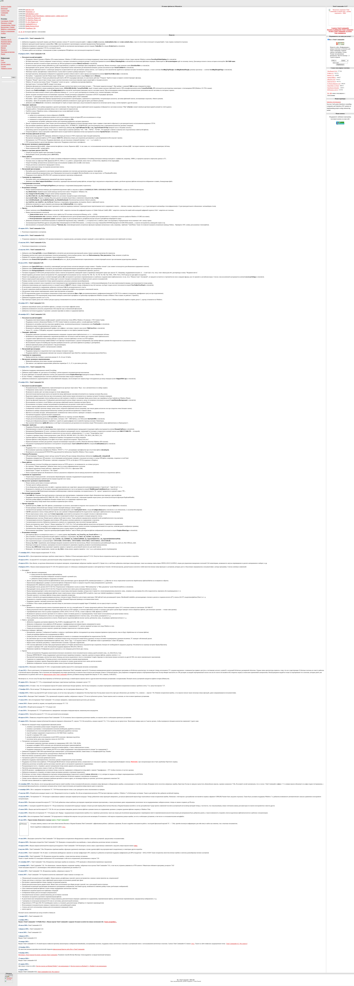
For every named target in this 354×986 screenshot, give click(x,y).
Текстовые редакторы (8, 52)
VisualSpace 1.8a (30, 28)
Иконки (3, 48)
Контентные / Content (7, 27)
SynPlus (3, 33)
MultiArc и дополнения (8, 29)
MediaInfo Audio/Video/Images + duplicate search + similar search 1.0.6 (46, 16)
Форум (3, 15)
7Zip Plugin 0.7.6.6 (332, 71)
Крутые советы (6, 64)
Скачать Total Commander (340, 28)
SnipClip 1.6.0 (29, 9)
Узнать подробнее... (110, 922)
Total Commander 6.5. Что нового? (236, 943)
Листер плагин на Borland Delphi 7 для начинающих (52, 966)
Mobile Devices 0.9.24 (32, 26)
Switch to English (6, 6)
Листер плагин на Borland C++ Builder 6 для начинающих (88, 966)
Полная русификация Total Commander (340, 30)
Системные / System (7, 21)
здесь (63, 827)
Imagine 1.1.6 (330, 75)
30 (23, 32)
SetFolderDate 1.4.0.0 (31, 14)
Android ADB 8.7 (331, 77)
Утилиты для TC (6, 39)
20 (21, 32)
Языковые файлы (6, 41)
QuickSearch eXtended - (333, 87)
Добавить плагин (6, 68)
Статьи (3, 62)
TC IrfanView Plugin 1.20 (33, 20)
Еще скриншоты (340, 33)
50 (328, 93)
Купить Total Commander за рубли (340, 31)
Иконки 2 (4, 50)
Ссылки (3, 66)
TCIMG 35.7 (330, 73)
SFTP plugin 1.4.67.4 (332, 90)
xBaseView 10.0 (331, 79)
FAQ (2, 60)
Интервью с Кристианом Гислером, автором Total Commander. (38, 955)
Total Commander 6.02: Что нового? (48, 971)
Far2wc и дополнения (7, 31)
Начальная (4, 8)
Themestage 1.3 (30, 11)
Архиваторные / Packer (8, 25)
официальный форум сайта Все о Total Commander (69, 949)
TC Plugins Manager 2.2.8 (333, 83)
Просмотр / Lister (6, 23)
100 (330, 93)
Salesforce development (334, 102)
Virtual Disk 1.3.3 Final (333, 85)
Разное (3, 54)
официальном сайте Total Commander (55, 674)
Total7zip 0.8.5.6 (331, 81)
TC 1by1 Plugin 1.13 (31, 22)
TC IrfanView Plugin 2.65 (33, 18)
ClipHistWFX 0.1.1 (31, 24)
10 (19, 32)
